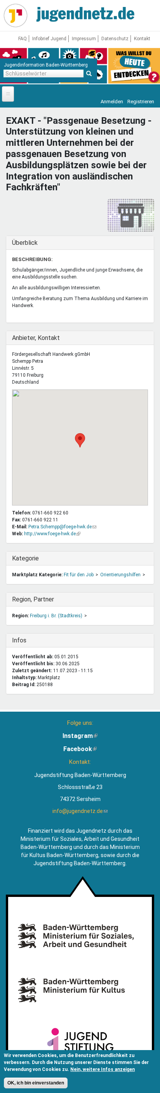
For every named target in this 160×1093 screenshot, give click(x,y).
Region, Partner (33, 599)
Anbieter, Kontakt (36, 338)
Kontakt (142, 38)
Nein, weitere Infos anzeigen (102, 1069)
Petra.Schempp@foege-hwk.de (62, 526)
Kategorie (28, 558)
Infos (28, 640)
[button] (80, 440)
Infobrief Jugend (49, 38)
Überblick (28, 242)
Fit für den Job (79, 574)
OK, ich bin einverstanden (35, 1083)
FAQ (22, 38)
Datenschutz (115, 38)
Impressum (84, 38)
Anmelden (112, 101)
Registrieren (140, 101)
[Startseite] (15, 15)
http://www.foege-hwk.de (52, 533)
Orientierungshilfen (120, 574)
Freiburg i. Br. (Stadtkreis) (56, 615)
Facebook (80, 749)
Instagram (80, 735)
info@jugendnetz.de (80, 811)
